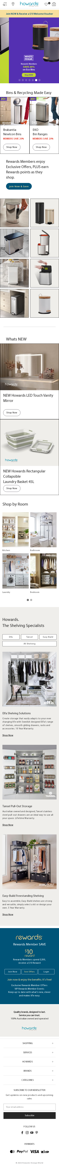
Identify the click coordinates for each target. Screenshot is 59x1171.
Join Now (12, 971)
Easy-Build (48, 637)
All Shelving (30, 643)
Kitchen (6, 550)
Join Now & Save (19, 186)
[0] (46, 4)
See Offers (29, 971)
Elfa (11, 637)
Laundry (6, 592)
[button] (19, 80)
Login (46, 971)
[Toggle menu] (5, 4)
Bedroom (34, 592)
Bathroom (35, 550)
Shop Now (11, 147)
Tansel (29, 637)
